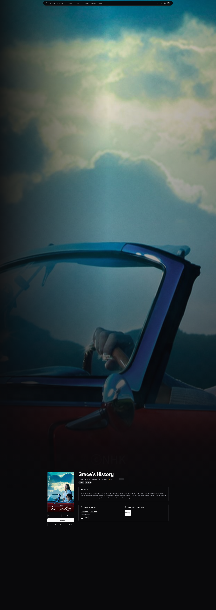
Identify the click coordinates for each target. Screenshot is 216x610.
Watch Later (58, 524)
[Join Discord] (164, 3)
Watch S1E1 (62, 520)
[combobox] (53, 515)
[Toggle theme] (161, 3)
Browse (100, 3)
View (94, 511)
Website (85, 511)
